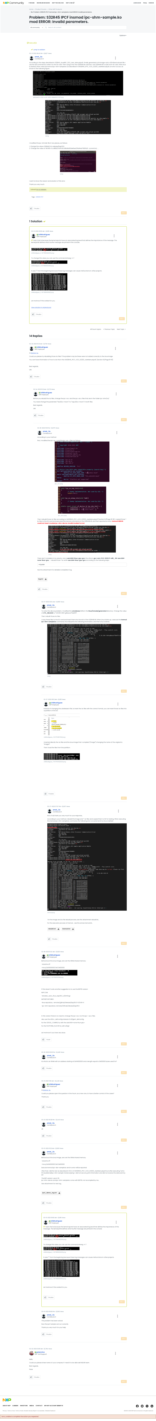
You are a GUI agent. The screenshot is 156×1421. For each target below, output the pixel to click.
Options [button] (122, 35)
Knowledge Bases (43, 3)
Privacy (5, 1410)
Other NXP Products (55, 9)
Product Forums (40, 9)
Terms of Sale (19, 1410)
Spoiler (42, 564)
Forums (31, 3)
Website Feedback (50, 1410)
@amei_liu (34, 353)
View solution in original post (41, 307)
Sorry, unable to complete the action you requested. (20, 1417)
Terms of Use (11, 1410)
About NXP (7, 1406)
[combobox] (85, 27)
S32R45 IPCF (39, 197)
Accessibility (40, 1410)
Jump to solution (39, 50)
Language (137, 3)
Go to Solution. (41, 189)
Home (31, 9)
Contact (39, 1406)
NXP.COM (69, 3)
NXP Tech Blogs (58, 3)
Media (32, 1406)
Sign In (151, 3)
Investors (24, 1406)
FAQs (145, 3)
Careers (15, 1406)
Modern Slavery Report (30, 1410)
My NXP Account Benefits (53, 1406)
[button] (115, 58)
